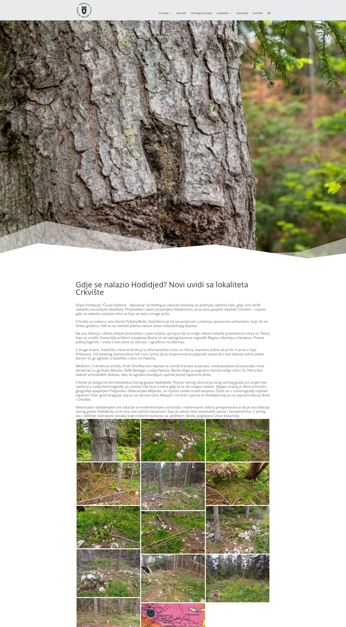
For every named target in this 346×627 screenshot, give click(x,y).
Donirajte (242, 13)
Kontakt (258, 13)
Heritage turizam (201, 13)
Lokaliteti (222, 13)
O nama (163, 13)
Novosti (181, 13)
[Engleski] (268, 16)
